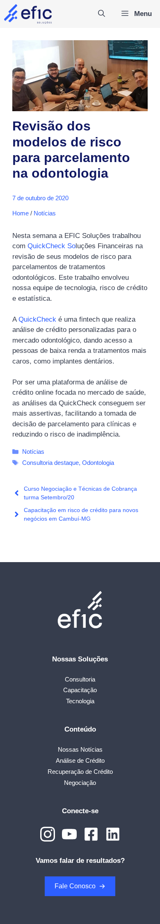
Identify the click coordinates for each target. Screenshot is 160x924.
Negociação (80, 782)
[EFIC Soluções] (28, 14)
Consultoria (80, 679)
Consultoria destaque (50, 462)
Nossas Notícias (80, 749)
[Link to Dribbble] (91, 834)
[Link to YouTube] (69, 834)
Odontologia (98, 462)
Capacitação (80, 689)
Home (20, 213)
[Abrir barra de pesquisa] (101, 14)
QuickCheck (37, 319)
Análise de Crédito (80, 760)
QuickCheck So (51, 246)
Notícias (45, 213)
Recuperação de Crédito (80, 771)
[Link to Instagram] (47, 834)
